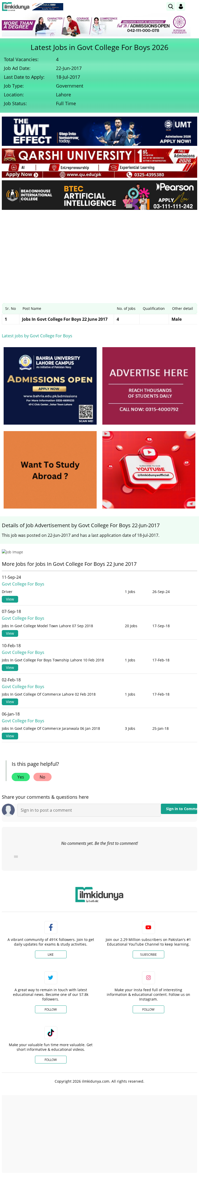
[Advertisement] (99, 252)
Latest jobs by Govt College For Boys (37, 336)
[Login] (180, 6)
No (42, 777)
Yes (20, 777)
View (10, 599)
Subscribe (148, 954)
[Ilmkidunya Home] (16, 6)
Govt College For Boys (23, 584)
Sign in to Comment (181, 808)
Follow (51, 1009)
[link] (47, 6)
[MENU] (193, 6)
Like (51, 954)
